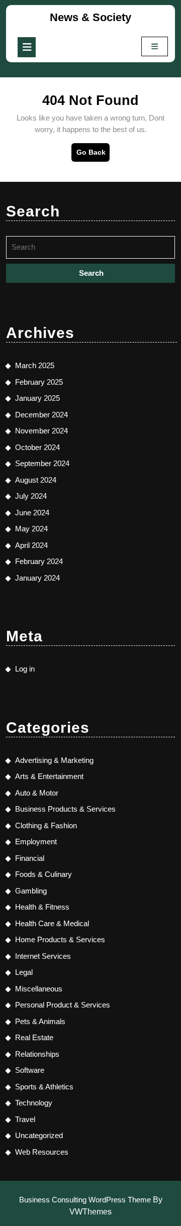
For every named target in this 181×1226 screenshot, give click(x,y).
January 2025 (37, 398)
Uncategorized (39, 1135)
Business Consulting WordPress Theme (85, 1199)
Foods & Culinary (43, 874)
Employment (36, 841)
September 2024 (42, 463)
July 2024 (31, 496)
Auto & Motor (36, 793)
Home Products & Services (60, 939)
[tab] (27, 47)
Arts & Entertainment (49, 776)
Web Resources (41, 1152)
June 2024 (32, 512)
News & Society (90, 17)
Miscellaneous (38, 988)
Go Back (93, 155)
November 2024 (41, 430)
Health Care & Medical (52, 923)
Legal (24, 972)
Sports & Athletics (44, 1086)
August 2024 (35, 480)
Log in (25, 668)
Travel (25, 1119)
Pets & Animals (40, 1021)
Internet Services (43, 956)
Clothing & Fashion (46, 825)
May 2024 (31, 528)
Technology (33, 1102)
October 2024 (37, 447)
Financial (29, 858)
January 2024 (37, 578)
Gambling (31, 890)
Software (29, 1070)
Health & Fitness (42, 907)
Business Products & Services (65, 809)
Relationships (37, 1054)
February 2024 (39, 561)
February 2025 (39, 382)
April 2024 (31, 545)
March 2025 (34, 365)
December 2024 (41, 414)
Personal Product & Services (62, 1004)
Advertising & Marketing (54, 760)
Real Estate (34, 1037)
